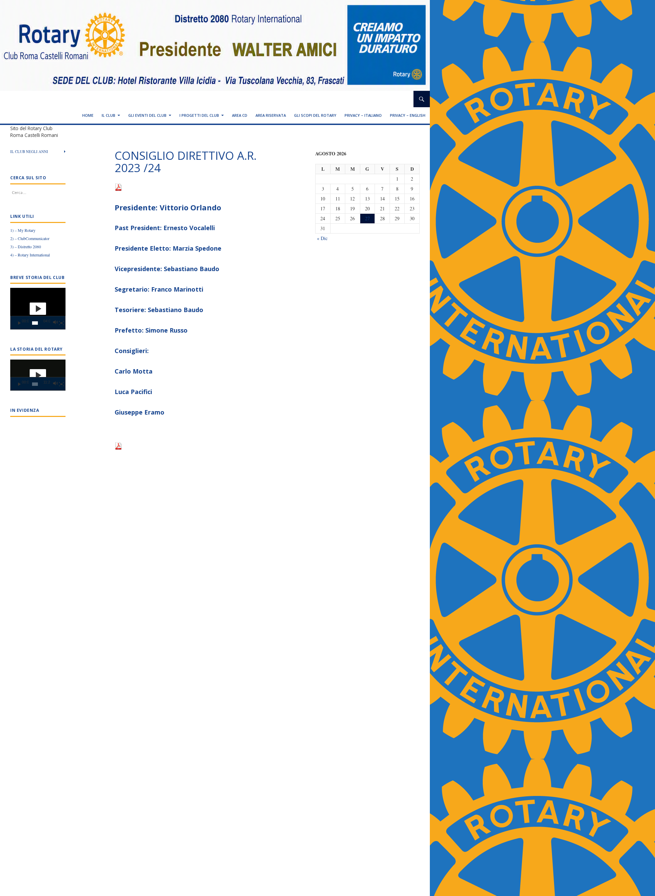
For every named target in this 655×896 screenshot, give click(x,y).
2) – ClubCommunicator (29, 238)
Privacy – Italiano (363, 115)
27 (367, 218)
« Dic (322, 238)
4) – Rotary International (30, 254)
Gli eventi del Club (147, 115)
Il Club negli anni (29, 151)
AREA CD (239, 115)
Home (87, 115)
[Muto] (55, 323)
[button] (38, 309)
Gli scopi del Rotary (315, 115)
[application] (38, 309)
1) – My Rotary (22, 230)
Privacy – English (407, 115)
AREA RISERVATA (271, 115)
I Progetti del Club (199, 115)
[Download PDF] (118, 186)
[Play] (19, 323)
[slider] (35, 323)
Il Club (108, 115)
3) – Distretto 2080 (25, 246)
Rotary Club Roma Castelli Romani (62, 99)
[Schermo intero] (61, 323)
